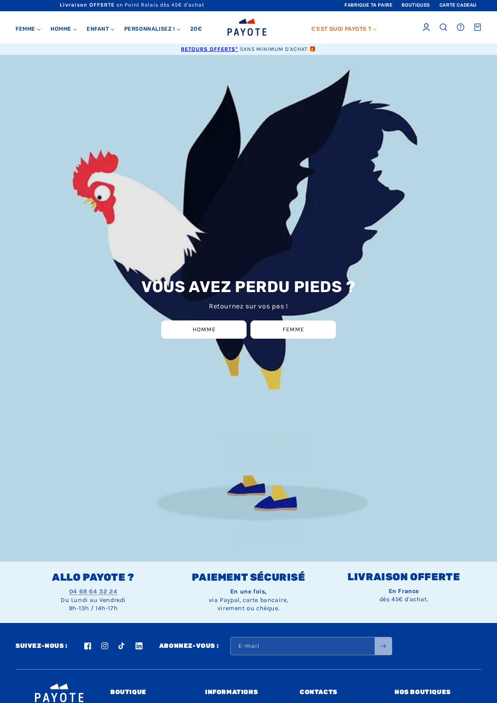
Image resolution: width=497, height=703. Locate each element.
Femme (293, 329)
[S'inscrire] (383, 646)
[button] (28, 29)
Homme (204, 329)
